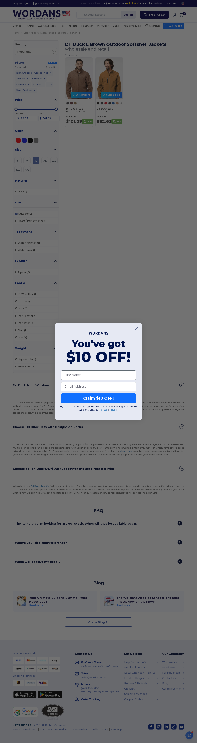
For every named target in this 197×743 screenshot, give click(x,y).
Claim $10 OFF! (98, 398)
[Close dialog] (137, 328)
